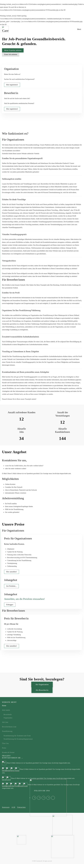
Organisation (8, 718)
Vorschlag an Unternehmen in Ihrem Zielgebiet (20, 351)
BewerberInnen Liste (9, 727)
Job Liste (5, 722)
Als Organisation (42, 684)
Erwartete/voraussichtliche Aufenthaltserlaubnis (20, 337)
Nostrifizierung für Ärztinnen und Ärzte (17, 736)
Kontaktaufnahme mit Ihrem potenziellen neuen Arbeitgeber (25, 372)
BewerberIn (8, 714)
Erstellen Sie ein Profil (11, 293)
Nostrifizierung (7, 731)
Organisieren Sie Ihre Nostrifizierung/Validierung (21, 310)
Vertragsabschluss (9, 261)
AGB (13, 807)
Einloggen (9, 604)
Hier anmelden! (11, 572)
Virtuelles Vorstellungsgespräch (14, 234)
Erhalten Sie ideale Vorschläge (14, 199)
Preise (4, 748)
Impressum (5, 807)
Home (4, 705)
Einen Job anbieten (10, 54)
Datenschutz (21, 807)
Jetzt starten (6, 710)
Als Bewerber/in (42, 690)
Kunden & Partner (8, 752)
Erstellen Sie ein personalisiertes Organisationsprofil (22, 158)
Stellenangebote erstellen (11, 179)
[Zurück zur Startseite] (5, 29)
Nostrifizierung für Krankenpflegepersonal (18, 739)
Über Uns (5, 743)
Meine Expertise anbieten (12, 50)
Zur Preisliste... (11, 586)
